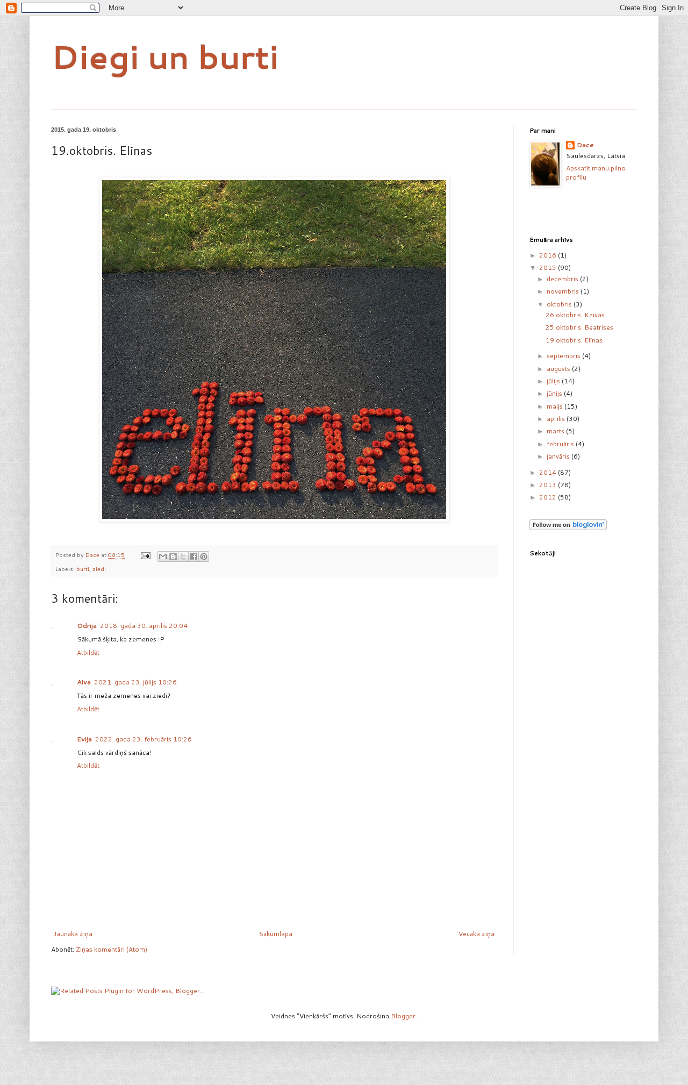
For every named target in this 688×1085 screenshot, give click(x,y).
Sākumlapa (275, 933)
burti (82, 569)
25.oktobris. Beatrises (579, 327)
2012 (548, 497)
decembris (563, 278)
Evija (84, 739)
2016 (548, 255)
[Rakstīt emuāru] (173, 556)
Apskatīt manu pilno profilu (596, 172)
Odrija (87, 625)
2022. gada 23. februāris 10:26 (143, 739)
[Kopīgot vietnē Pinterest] (203, 556)
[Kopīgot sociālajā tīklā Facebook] (193, 556)
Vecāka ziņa (476, 933)
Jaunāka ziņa (73, 933)
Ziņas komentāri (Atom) (111, 949)
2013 (548, 484)
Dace (585, 145)
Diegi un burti (165, 56)
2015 (548, 267)
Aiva (84, 682)
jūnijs (555, 393)
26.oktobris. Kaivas (575, 314)
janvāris (559, 456)
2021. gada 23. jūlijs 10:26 (135, 682)
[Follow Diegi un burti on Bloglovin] (568, 527)
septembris (564, 355)
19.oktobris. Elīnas (574, 340)
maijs (555, 406)
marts (556, 431)
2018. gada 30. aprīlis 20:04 (144, 625)
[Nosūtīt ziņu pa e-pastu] (145, 555)
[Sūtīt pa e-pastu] (162, 556)
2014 (548, 472)
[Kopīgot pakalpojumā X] (183, 556)
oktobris (560, 304)
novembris (563, 291)
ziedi (99, 569)
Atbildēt (88, 652)
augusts (559, 368)
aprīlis (557, 418)
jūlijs (554, 381)
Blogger (403, 1015)
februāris (561, 443)
